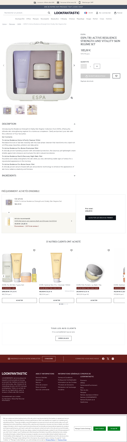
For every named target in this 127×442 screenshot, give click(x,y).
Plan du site (84, 390)
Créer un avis (63, 338)
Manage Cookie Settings (83, 428)
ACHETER (19, 300)
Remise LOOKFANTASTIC (88, 397)
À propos (83, 380)
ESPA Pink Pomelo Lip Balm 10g (89, 285)
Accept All (114, 428)
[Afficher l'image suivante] (74, 65)
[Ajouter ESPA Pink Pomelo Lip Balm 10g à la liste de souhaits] (108, 250)
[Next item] (123, 276)
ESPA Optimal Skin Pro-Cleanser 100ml (54, 285)
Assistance (39, 380)
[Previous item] (3, 276)
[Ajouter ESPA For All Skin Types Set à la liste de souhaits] (34, 250)
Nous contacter (41, 387)
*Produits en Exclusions (66, 385)
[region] (63, 428)
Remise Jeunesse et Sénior (89, 395)
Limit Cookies (99, 428)
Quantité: (85, 62)
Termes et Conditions (65, 377)
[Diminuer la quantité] (84, 66)
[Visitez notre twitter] (108, 358)
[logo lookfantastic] (67, 13)
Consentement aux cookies (11, 396)
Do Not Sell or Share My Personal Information (13, 399)
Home (4, 24)
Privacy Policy (50, 440)
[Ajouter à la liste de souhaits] (116, 76)
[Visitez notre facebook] (103, 358)
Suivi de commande (42, 389)
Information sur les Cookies (67, 382)
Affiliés (82, 383)
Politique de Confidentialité (67, 380)
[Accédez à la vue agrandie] (71, 97)
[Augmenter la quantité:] (97, 66)
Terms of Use (62, 440)
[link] (103, 13)
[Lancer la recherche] (49, 13)
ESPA (19, 24)
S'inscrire (49, 359)
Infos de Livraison (42, 385)
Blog (82, 387)
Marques (12, 24)
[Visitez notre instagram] (112, 358)
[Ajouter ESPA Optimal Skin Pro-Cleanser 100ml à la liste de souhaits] (71, 250)
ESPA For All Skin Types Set (13, 285)
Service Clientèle (41, 377)
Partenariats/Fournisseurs (88, 385)
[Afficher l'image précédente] (3, 65)
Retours (38, 382)
